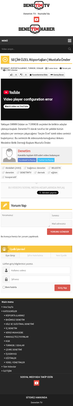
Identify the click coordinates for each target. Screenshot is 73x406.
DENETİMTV (25, 172)
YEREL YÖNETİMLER (15, 362)
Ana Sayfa (8, 306)
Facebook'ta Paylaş (27, 160)
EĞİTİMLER (11, 358)
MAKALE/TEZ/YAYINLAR (17, 336)
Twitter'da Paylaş (45, 160)
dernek (41, 172)
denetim (9, 172)
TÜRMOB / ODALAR (35, 68)
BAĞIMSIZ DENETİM (15, 319)
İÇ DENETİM (11, 328)
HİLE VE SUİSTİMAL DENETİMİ (20, 323)
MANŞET (6, 68)
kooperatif (10, 177)
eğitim (54, 172)
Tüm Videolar (9, 366)
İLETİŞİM (7, 370)
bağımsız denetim (36, 167)
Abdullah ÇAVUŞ (13, 167)
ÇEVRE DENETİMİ (14, 349)
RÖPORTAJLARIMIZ (19, 68)
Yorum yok (66, 68)
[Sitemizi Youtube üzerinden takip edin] (36, 19)
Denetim (24, 150)
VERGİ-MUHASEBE (14, 332)
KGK (8, 341)
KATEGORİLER (10, 311)
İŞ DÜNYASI (11, 353)
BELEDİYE (56, 167)
